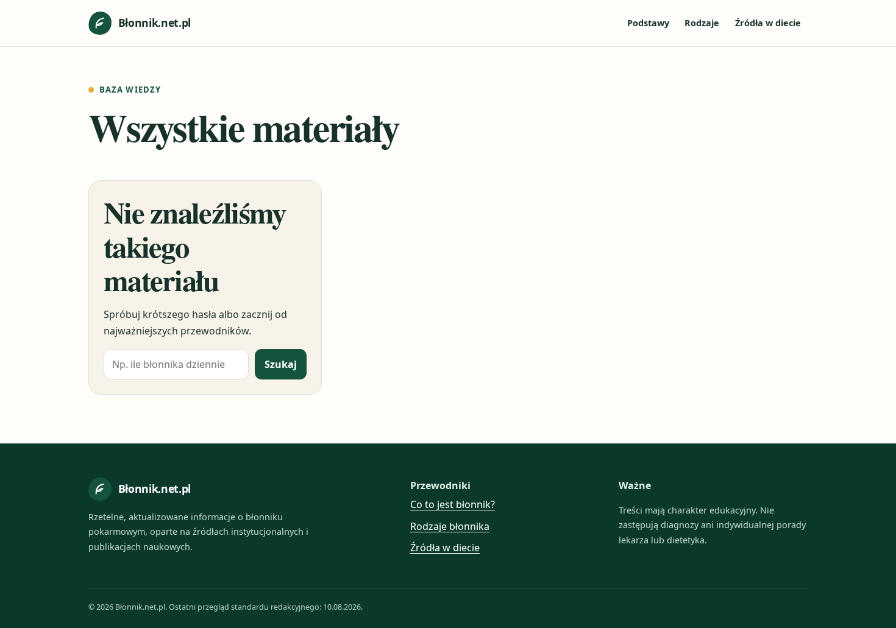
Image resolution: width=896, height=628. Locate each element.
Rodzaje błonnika (449, 526)
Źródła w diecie (768, 23)
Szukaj (281, 364)
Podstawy (648, 23)
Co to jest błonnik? (452, 504)
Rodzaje (701, 23)
